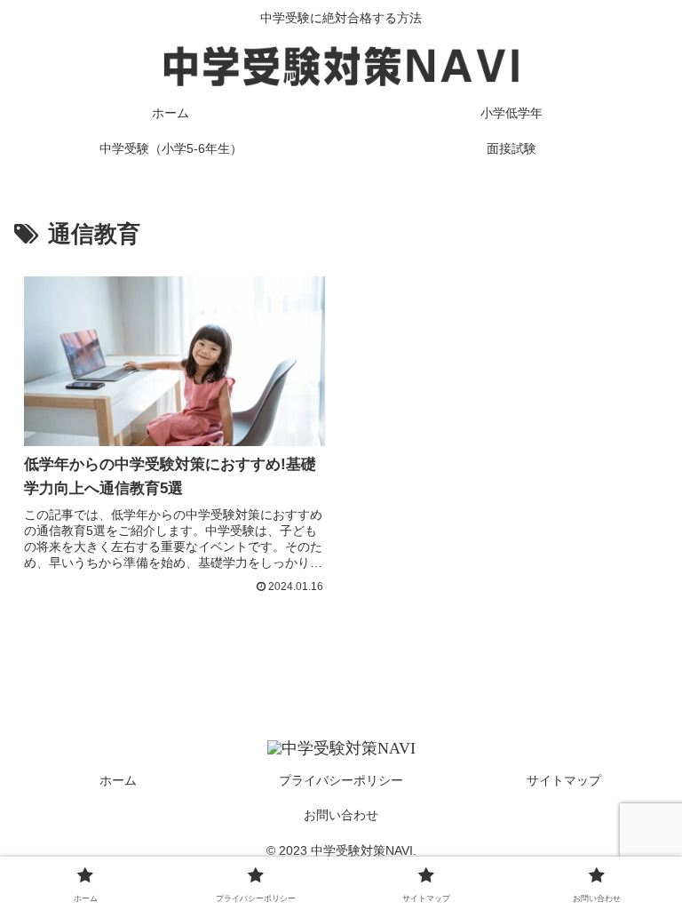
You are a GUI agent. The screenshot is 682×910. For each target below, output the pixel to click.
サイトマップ (564, 780)
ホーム (118, 780)
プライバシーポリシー (341, 780)
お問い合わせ (341, 815)
